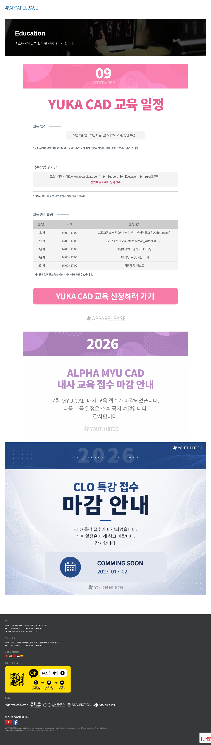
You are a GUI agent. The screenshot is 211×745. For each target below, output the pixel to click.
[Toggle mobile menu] (204, 7)
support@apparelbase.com (24, 631)
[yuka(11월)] (105, 65)
